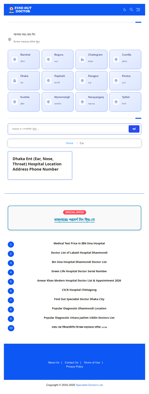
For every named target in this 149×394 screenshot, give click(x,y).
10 (11, 328)
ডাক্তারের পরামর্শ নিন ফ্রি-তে (74, 219)
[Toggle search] (131, 9)
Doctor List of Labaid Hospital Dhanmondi (79, 252)
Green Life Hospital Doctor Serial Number (79, 271)
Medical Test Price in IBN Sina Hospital (79, 243)
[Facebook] (116, 9)
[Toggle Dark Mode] (124, 9)
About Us (53, 362)
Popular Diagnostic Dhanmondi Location (79, 308)
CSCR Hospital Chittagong (79, 290)
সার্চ (134, 129)
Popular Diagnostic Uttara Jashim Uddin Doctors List (79, 317)
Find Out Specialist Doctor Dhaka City (79, 299)
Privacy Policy (74, 366)
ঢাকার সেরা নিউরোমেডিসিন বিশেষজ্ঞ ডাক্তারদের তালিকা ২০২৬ (79, 327)
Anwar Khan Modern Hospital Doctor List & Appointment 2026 (79, 280)
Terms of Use (92, 362)
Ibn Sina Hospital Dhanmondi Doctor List (79, 262)
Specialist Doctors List (89, 384)
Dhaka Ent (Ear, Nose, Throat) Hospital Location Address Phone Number (37, 164)
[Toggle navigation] (138, 9)
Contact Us (71, 362)
